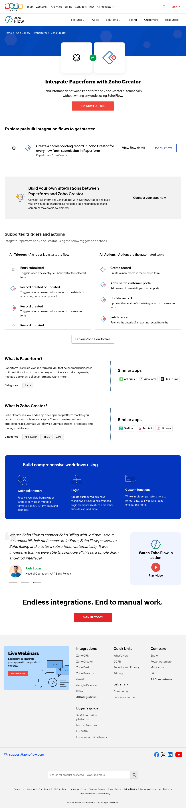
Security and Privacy (127, 667)
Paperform (40, 32)
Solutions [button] (112, 19)
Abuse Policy (104, 794)
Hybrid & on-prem (87, 725)
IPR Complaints (60, 789)
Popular (46, 437)
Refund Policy (130, 789)
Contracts (81, 6)
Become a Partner (125, 697)
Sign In (175, 6)
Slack (79, 691)
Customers (151, 19)
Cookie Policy (165, 789)
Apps (95, 19)
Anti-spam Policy (78, 789)
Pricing (132, 19)
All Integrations (86, 697)
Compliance (44, 789)
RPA (91, 6)
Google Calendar (87, 685)
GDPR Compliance (86, 794)
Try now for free (93, 106)
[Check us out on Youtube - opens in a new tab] (178, 754)
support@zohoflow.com (26, 754)
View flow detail (133, 148)
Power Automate (161, 661)
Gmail (80, 679)
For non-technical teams (91, 737)
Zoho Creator (84, 661)
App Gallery (23, 32)
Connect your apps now (149, 197)
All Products (104, 6)
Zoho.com (14, 7)
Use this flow (163, 148)
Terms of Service (97, 789)
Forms (28, 385)
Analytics (56, 6)
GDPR (117, 661)
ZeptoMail (42, 6)
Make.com (157, 667)
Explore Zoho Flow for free (92, 339)
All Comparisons (161, 679)
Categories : (12, 385)
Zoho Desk (83, 667)
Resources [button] (172, 19)
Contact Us (19, 789)
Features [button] (76, 19)
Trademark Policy (148, 789)
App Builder (31, 437)
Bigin (30, 6)
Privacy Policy (114, 789)
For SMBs (82, 731)
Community (121, 691)
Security (31, 789)
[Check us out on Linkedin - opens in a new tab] (170, 754)
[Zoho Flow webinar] (36, 668)
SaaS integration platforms (86, 717)
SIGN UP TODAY (93, 617)
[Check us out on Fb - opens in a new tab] (156, 754)
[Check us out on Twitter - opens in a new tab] (163, 754)
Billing (68, 6)
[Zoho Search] (164, 6)
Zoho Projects (85, 673)
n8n (153, 673)
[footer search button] (134, 775)
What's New (121, 655)
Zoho (58, 437)
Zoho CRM (83, 655)
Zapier (155, 655)
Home (8, 32)
